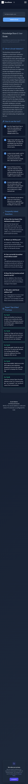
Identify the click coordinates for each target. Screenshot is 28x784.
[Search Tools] (14, 2)
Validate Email (14, 19)
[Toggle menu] (25, 2)
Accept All (14, 779)
